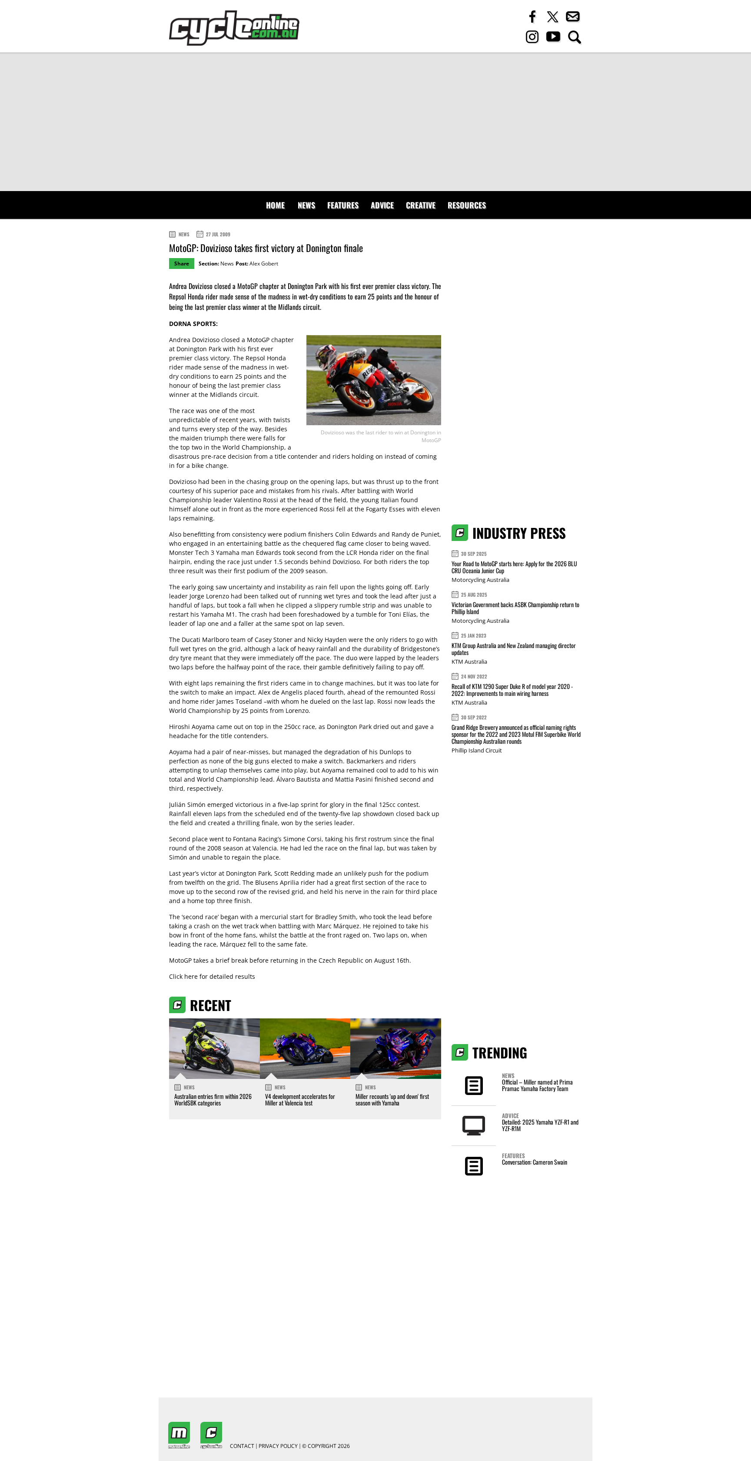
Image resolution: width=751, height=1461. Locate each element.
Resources (467, 205)
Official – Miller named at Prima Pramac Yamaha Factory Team (537, 1085)
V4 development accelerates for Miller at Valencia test (300, 1099)
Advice (382, 205)
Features (343, 205)
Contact (242, 1446)
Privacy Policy (278, 1446)
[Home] (234, 28)
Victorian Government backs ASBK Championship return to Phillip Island (515, 608)
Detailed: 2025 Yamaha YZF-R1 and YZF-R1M (540, 1125)
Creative (420, 205)
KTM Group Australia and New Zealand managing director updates (514, 649)
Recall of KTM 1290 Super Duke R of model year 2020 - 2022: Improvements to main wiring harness (512, 690)
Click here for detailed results (212, 976)
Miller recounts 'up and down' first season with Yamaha (392, 1099)
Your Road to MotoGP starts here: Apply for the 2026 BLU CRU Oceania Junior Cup (514, 567)
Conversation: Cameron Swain (534, 1161)
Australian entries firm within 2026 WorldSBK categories (213, 1099)
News (306, 205)
